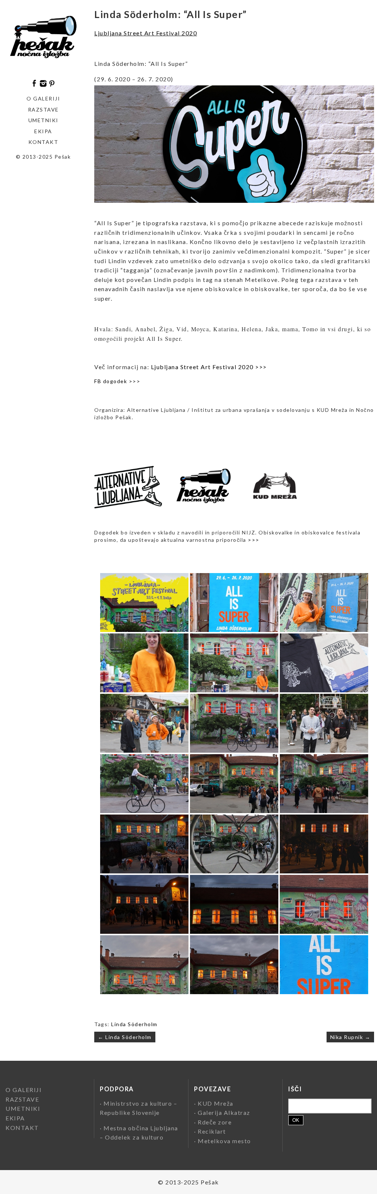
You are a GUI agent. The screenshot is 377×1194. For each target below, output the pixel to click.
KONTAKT (43, 142)
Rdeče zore (215, 1122)
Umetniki (43, 120)
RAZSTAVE (22, 1099)
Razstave (43, 109)
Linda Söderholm (134, 1024)
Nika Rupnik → (350, 1037)
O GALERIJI (43, 98)
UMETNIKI (23, 1108)
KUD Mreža (215, 1103)
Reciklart (212, 1131)
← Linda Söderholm (125, 1037)
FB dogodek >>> (117, 381)
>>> (254, 540)
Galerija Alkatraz (224, 1112)
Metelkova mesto (224, 1140)
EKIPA (43, 131)
